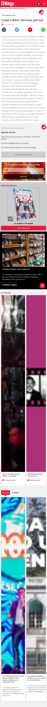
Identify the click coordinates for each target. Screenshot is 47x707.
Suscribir (23, 176)
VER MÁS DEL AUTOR (23, 155)
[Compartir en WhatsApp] (43, 30)
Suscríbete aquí (23, 228)
